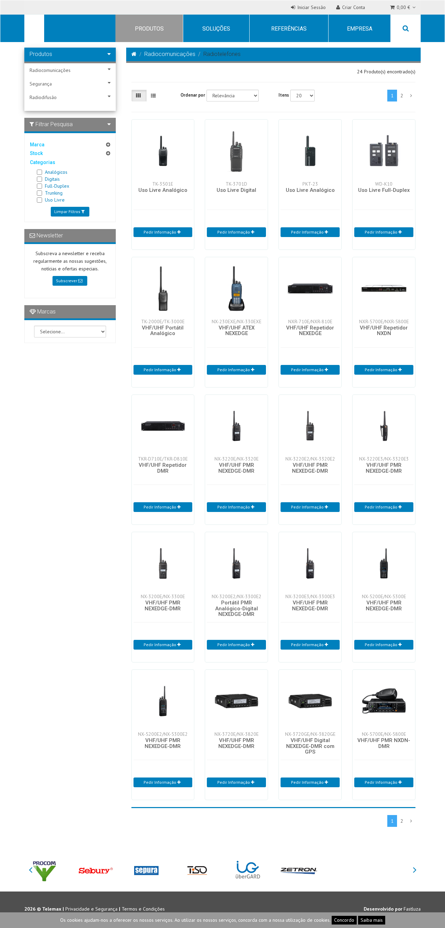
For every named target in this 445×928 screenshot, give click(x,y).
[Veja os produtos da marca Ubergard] (248, 870)
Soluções (216, 28)
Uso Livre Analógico (162, 190)
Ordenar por (192, 95)
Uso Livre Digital (236, 190)
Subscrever (67, 280)
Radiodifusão (43, 97)
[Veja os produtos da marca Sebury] (95, 870)
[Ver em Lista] (154, 95)
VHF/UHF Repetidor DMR (163, 468)
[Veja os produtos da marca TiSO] (197, 870)
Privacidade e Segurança (91, 909)
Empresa (359, 28)
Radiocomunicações (50, 70)
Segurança (41, 84)
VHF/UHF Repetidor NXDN (384, 331)
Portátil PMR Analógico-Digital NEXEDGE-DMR (236, 608)
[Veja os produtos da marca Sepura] (146, 870)
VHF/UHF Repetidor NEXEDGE (310, 331)
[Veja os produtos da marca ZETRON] (299, 870)
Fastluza (412, 909)
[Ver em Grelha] (139, 95)
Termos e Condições (143, 909)
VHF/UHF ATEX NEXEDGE (236, 331)
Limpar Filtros (67, 211)
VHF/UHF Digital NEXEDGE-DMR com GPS (310, 746)
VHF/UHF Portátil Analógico (163, 331)
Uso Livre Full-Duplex (384, 190)
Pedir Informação (160, 232)
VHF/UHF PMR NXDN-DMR (383, 743)
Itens (283, 95)
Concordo (344, 920)
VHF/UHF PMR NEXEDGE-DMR (236, 468)
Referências (289, 28)
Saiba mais (372, 920)
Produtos (149, 28)
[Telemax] (33, 29)
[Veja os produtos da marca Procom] (44, 870)
